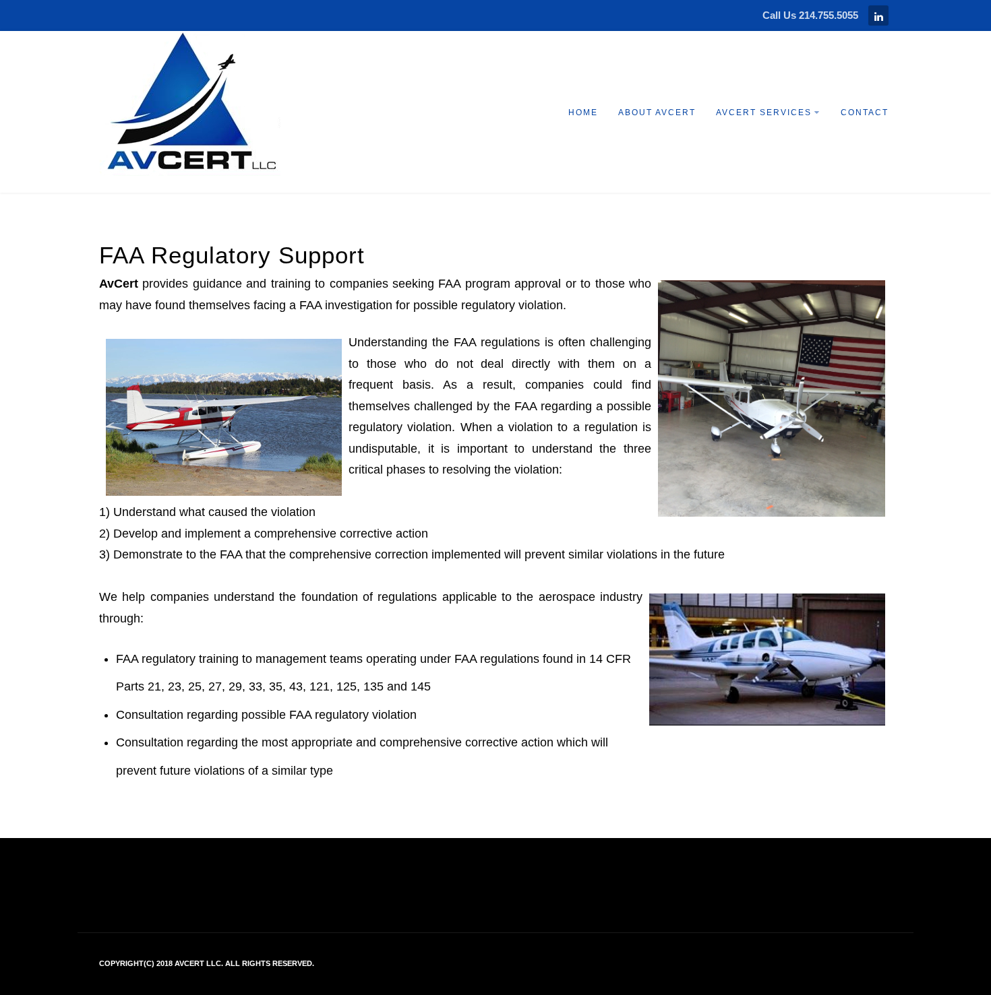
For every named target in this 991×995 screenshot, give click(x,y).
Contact (865, 112)
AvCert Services (764, 112)
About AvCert (657, 112)
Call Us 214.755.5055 (810, 15)
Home (583, 112)
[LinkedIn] (878, 15)
